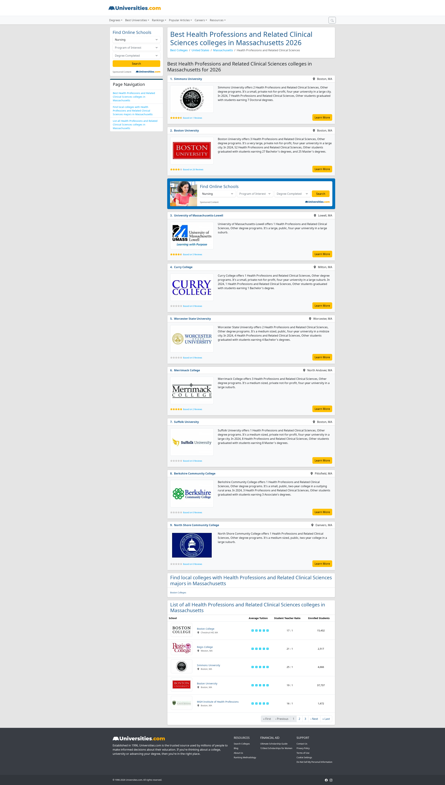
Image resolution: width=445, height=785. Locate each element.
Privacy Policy (303, 748)
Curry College (183, 267)
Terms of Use (303, 752)
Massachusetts (223, 50)
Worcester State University (192, 319)
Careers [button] (200, 20)
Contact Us (302, 743)
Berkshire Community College (194, 473)
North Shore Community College (196, 525)
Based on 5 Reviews (192, 254)
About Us (238, 752)
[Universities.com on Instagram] (331, 779)
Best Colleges (179, 50)
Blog (236, 748)
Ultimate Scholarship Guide (274, 743)
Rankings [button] (158, 20)
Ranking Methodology (245, 757)
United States (200, 50)
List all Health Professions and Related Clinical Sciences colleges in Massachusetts (135, 124)
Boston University (186, 130)
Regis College (205, 647)
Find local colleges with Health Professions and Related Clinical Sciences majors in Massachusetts (133, 110)
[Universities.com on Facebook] (326, 779)
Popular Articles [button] (179, 20)
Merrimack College (187, 370)
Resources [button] (217, 20)
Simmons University (188, 79)
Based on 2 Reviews (192, 409)
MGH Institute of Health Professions (218, 701)
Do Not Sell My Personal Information (314, 762)
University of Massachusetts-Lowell (198, 215)
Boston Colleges (178, 592)
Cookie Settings (304, 757)
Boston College (205, 628)
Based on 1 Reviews (192, 117)
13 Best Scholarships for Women (276, 748)
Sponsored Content (122, 72)
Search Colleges (242, 743)
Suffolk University (186, 422)
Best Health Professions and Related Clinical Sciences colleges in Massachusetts (134, 96)
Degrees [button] (114, 20)
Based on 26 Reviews (193, 169)
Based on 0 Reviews (192, 306)
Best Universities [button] (136, 20)
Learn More (322, 117)
